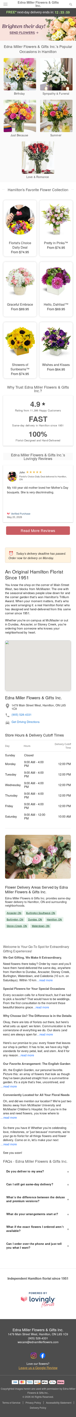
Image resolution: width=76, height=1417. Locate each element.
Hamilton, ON (54, 919)
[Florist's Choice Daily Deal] (12, 476)
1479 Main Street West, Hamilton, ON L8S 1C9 (38, 1334)
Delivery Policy (38, 1407)
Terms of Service (11, 1402)
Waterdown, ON (41, 925)
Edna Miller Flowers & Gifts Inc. (38, 4)
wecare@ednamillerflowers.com (38, 1342)
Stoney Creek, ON (17, 925)
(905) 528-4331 (22, 714)
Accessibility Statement (58, 1402)
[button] (67, 1408)
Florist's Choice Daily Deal (32, 476)
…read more (44, 980)
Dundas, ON (35, 919)
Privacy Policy (33, 1402)
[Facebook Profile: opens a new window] (42, 1355)
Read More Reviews (38, 530)
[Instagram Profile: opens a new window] (33, 1355)
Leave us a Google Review (38, 1368)
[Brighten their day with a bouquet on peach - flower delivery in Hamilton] (38, 28)
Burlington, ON (15, 919)
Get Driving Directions (26, 722)
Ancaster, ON (14, 913)
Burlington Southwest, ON (40, 913)
